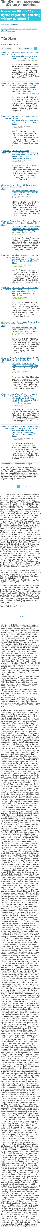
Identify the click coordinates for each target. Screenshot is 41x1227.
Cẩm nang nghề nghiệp (9, 24)
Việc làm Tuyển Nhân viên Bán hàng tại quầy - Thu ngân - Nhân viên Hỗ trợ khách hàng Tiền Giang (25, 192)
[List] (35, 48)
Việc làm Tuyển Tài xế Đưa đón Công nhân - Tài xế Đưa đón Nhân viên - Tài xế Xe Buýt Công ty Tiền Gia (25, 366)
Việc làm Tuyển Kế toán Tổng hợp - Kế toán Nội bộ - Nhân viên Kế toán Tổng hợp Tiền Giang (25, 400)
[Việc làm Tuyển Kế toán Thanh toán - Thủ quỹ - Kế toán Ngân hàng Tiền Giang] (20, 256)
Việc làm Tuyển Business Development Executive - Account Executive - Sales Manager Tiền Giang (24, 433)
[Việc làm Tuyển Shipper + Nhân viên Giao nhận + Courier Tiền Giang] (20, 53)
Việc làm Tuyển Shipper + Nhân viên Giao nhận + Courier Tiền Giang (25, 57)
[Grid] (38, 48)
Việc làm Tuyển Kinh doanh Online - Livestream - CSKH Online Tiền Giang (25, 122)
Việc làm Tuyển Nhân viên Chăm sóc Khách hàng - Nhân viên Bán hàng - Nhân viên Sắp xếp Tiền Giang (26, 229)
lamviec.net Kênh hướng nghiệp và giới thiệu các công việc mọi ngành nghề (20, 14)
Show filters (6, 48)
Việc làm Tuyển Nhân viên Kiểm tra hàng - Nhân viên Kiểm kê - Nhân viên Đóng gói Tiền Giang (25, 89)
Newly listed (26, 49)
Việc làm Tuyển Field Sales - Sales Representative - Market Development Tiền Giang (25, 156)
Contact (21, 617)
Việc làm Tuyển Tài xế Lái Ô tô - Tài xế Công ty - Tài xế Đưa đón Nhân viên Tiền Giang (25, 293)
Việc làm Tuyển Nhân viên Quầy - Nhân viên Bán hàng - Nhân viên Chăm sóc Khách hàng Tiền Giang (25, 329)
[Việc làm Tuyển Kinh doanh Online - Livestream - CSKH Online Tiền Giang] (20, 117)
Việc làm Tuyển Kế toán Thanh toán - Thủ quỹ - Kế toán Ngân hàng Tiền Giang (26, 261)
